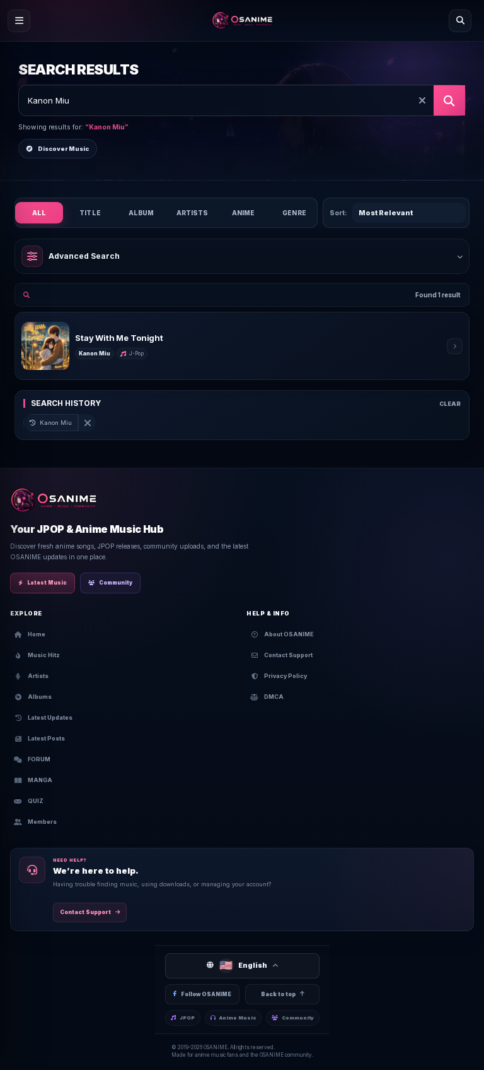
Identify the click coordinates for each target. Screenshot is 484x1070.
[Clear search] (422, 100)
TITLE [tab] (90, 213)
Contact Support (85, 912)
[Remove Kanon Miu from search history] (87, 422)
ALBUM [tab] (141, 213)
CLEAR (450, 403)
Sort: (338, 213)
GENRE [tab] (294, 213)
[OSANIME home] (242, 21)
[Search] (460, 20)
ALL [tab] (39, 213)
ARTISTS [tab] (192, 213)
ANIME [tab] (243, 213)
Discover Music (63, 148)
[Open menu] (19, 20)
